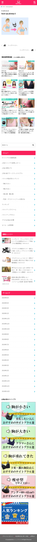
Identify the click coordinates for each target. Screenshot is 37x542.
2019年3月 (5, 365)
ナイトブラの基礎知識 (9, 157)
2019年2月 (5, 370)
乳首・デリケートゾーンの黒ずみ (14, 199)
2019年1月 (5, 376)
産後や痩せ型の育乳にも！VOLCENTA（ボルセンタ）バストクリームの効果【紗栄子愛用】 (17, 280)
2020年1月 (5, 313)
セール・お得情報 (7, 225)
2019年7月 (5, 344)
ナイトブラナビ (17, 539)
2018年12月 (6, 381)
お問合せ (32, 536)
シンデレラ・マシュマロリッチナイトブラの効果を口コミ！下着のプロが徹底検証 (22, 241)
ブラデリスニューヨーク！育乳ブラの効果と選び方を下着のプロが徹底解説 (22, 260)
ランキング (5, 204)
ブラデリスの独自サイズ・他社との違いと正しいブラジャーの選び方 (22, 251)
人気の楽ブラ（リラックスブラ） (12, 173)
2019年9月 (5, 334)
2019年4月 (5, 360)
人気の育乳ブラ (7, 168)
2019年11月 (5, 324)
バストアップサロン (8, 215)
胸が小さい (7, 183)
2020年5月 (5, 303)
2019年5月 (5, 355)
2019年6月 (5, 350)
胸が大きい (7, 189)
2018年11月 (5, 386)
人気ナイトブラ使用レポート (11, 163)
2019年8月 (5, 339)
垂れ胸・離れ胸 (8, 194)
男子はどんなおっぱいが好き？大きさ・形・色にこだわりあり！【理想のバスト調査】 (22, 270)
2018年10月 (6, 391)
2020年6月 (5, 298)
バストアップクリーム (9, 209)
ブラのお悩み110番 (8, 220)
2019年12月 (6, 318)
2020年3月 (5, 308)
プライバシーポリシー (8, 536)
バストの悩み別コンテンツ (10, 178)
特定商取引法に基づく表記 (21, 536)
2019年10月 (6, 329)
